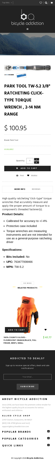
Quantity (20, 160)
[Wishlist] (41, 3)
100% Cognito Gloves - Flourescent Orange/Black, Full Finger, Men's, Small (20, 340)
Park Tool (14, 140)
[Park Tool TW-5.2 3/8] (9, 75)
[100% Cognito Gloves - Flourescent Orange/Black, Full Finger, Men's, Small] (27, 315)
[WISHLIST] (47, 330)
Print (22, 175)
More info (19, 189)
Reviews (36, 189)
